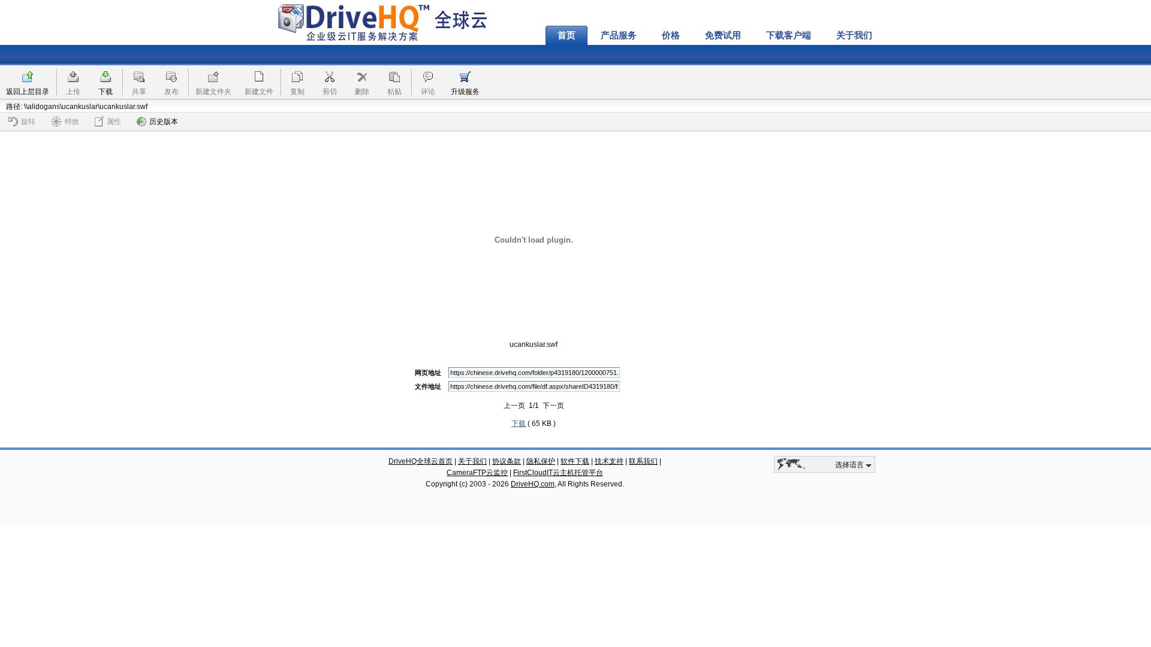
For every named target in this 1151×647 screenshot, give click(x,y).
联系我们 (643, 461)
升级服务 (465, 91)
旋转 (28, 121)
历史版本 (163, 121)
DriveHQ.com (533, 484)
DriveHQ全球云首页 (420, 461)
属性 (114, 121)
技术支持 (609, 461)
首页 (567, 35)
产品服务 (619, 35)
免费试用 (723, 35)
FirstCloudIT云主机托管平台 (558, 472)
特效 (72, 121)
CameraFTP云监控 (477, 472)
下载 (105, 91)
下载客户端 (788, 35)
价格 (671, 35)
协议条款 (506, 461)
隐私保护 (540, 461)
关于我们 (854, 35)
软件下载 (575, 461)
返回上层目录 (27, 91)
